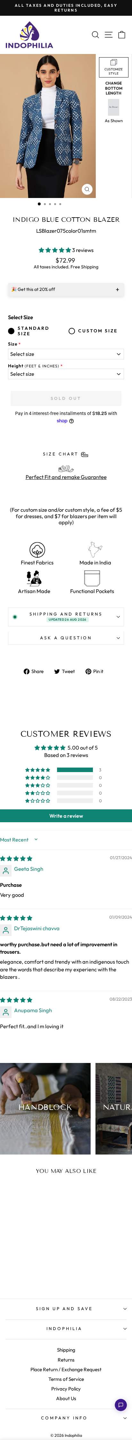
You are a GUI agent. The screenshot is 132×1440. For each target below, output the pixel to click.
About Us (66, 1398)
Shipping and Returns (66, 616)
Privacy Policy (66, 1389)
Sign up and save (64, 1308)
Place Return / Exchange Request (66, 1369)
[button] (55, 250)
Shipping (66, 1350)
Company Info (64, 1417)
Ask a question (66, 637)
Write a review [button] (66, 816)
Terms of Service (66, 1379)
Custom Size (98, 331)
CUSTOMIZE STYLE (113, 71)
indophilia (64, 1328)
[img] (16, 858)
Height (33, 366)
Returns (66, 1360)
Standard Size (33, 331)
